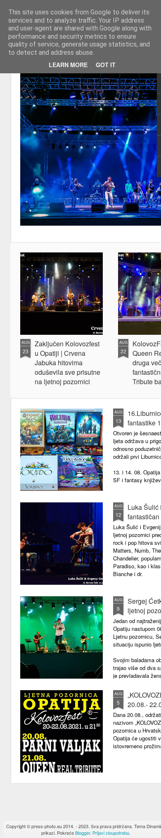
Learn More (68, 65)
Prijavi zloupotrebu (110, 832)
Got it (106, 65)
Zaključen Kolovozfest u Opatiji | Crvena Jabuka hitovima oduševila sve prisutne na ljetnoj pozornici (67, 362)
